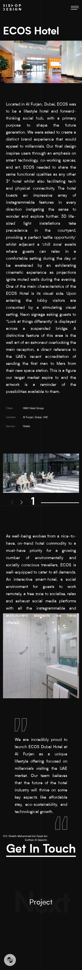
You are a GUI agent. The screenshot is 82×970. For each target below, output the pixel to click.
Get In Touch (41, 850)
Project (40, 903)
